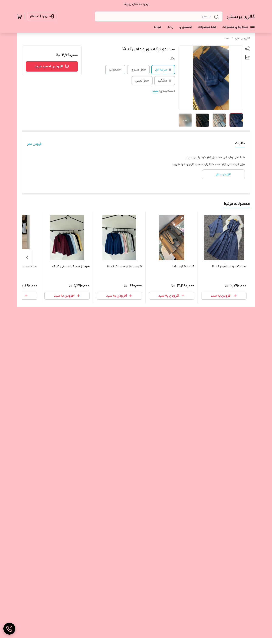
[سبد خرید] (19, 16)
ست (227, 38)
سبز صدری (138, 70)
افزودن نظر (34, 144)
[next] (27, 257)
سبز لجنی (142, 81)
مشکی (162, 81)
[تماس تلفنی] (9, 629)
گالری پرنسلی (241, 16)
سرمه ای (161, 70)
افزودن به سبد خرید (49, 66)
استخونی (115, 70)
